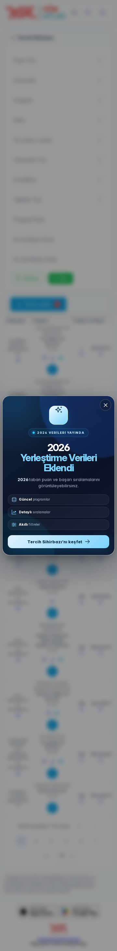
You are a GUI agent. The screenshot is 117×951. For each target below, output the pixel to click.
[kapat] (105, 405)
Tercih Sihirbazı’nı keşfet (54, 541)
